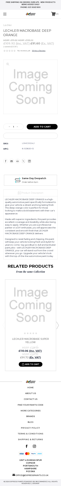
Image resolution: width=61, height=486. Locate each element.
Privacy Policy (30, 428)
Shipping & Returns (30, 439)
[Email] (11, 161)
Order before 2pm (30, 182)
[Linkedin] (29, 161)
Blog (30, 422)
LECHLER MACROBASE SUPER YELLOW (30, 341)
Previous (3, 325)
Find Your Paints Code (30, 405)
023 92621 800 (34, 7)
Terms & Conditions (30, 434)
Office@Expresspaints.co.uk (31, 475)
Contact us (30, 399)
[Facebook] (5, 161)
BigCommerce (42, 482)
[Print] (17, 161)
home (30, 387)
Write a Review (39, 50)
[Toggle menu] (8, 14)
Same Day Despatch (34, 178)
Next (57, 325)
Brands (30, 416)
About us (30, 393)
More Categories (31, 411)
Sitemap (35, 483)
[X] (23, 161)
